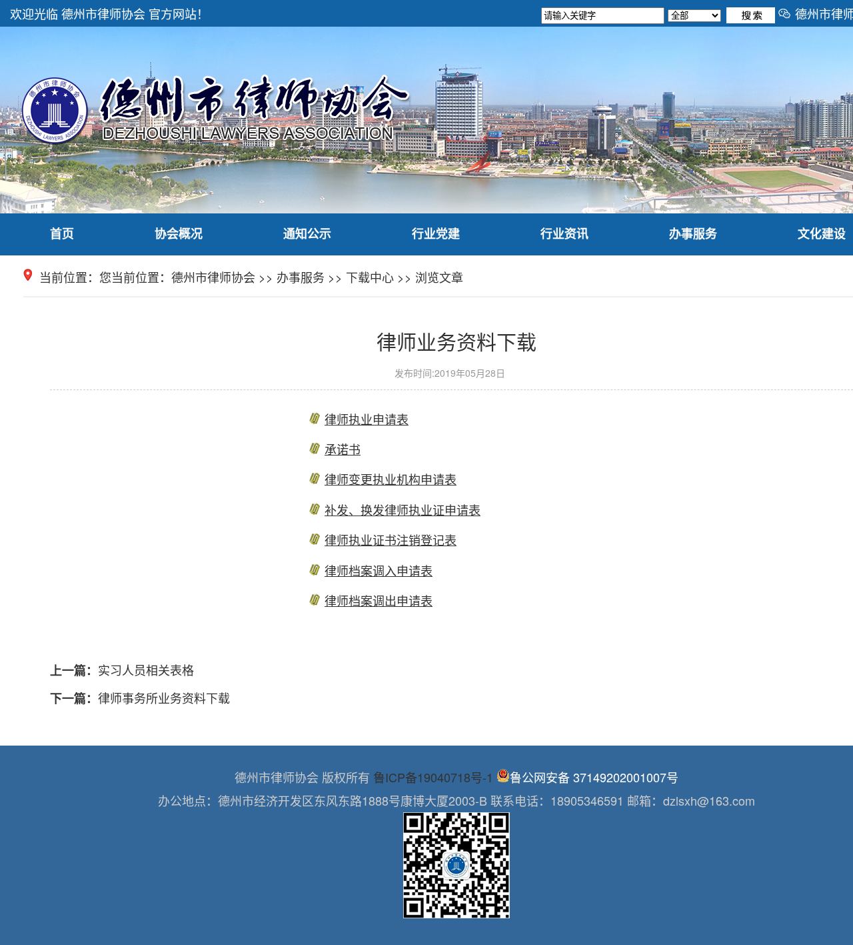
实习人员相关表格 (146, 669)
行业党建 (436, 233)
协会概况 (179, 233)
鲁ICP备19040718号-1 (433, 777)
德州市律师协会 (213, 276)
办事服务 (693, 233)
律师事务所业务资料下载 (164, 697)
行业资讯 (564, 233)
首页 (62, 233)
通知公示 (307, 233)
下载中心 (370, 276)
